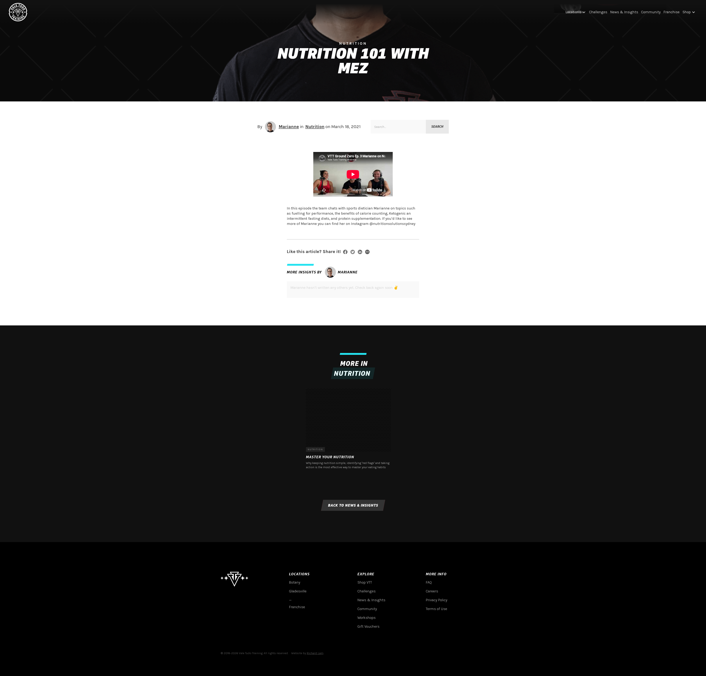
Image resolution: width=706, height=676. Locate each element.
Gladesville (297, 591)
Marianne (289, 126)
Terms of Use (436, 609)
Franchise (672, 12)
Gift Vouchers (368, 626)
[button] (576, 12)
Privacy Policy (436, 600)
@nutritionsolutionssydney (392, 224)
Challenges (598, 12)
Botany (294, 582)
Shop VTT (364, 582)
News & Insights (624, 12)
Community (651, 12)
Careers (432, 591)
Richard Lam (315, 653)
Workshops (366, 618)
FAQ (429, 582)
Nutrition (315, 126)
